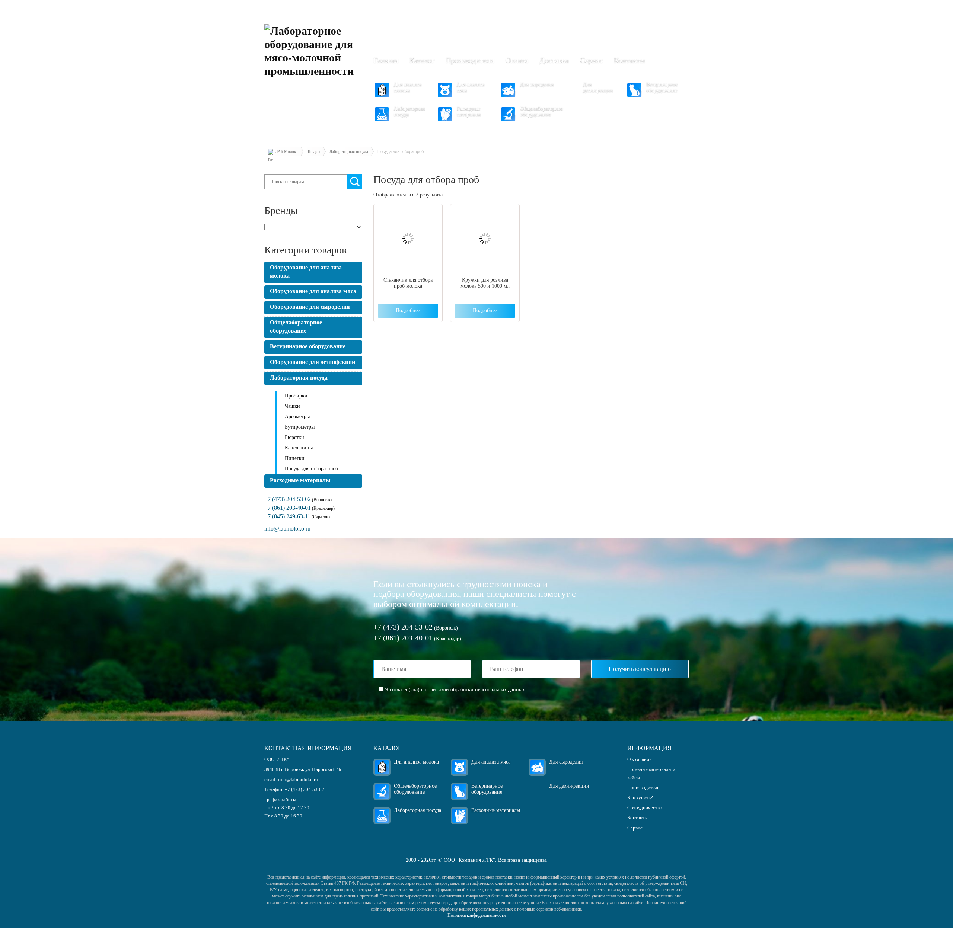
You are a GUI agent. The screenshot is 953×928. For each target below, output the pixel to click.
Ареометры (297, 416)
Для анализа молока (407, 87)
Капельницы (299, 448)
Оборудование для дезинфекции (312, 362)
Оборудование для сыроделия (310, 307)
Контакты (629, 60)
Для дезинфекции (598, 87)
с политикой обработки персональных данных (473, 689)
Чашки (292, 406)
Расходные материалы (469, 111)
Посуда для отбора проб (311, 468)
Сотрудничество (644, 807)
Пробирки (296, 396)
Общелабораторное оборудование (541, 111)
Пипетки (295, 458)
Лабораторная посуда (409, 111)
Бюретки (294, 437)
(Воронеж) (298, 499)
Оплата (517, 60)
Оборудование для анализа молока (306, 271)
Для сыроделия (537, 84)
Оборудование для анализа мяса (313, 291)
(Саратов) (297, 516)
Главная (385, 60)
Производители (470, 60)
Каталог (421, 60)
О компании (639, 759)
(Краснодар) (299, 508)
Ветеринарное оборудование (662, 87)
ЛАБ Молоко (286, 151)
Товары (313, 151)
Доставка (554, 60)
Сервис (591, 60)
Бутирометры (300, 427)
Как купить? (640, 797)
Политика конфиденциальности (476, 915)
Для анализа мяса (470, 87)
